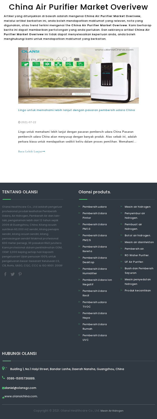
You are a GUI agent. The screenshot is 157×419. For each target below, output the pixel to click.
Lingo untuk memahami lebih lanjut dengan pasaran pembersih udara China (76, 110)
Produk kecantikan (138, 290)
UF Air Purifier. (134, 262)
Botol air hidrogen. (138, 235)
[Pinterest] (20, 274)
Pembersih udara (95, 207)
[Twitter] (13, 274)
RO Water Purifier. (137, 255)
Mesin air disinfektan (139, 242)
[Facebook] (5, 274)
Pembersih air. (135, 249)
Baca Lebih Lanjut (30, 151)
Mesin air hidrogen (137, 207)
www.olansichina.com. (21, 396)
